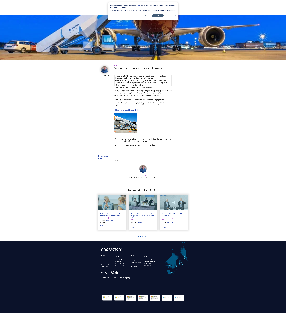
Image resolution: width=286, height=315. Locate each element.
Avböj (170, 15)
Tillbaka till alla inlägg (103, 157)
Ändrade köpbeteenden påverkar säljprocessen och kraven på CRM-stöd (142, 215)
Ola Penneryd (139, 222)
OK (158, 15)
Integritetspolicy (125, 278)
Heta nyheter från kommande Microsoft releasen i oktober (110, 215)
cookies (138, 5)
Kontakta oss (105, 278)
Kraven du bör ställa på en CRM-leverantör (173, 215)
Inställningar (146, 15)
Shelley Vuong (109, 220)
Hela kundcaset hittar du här (127, 109)
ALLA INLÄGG (143, 236)
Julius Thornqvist (143, 175)
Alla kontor (114, 278)
